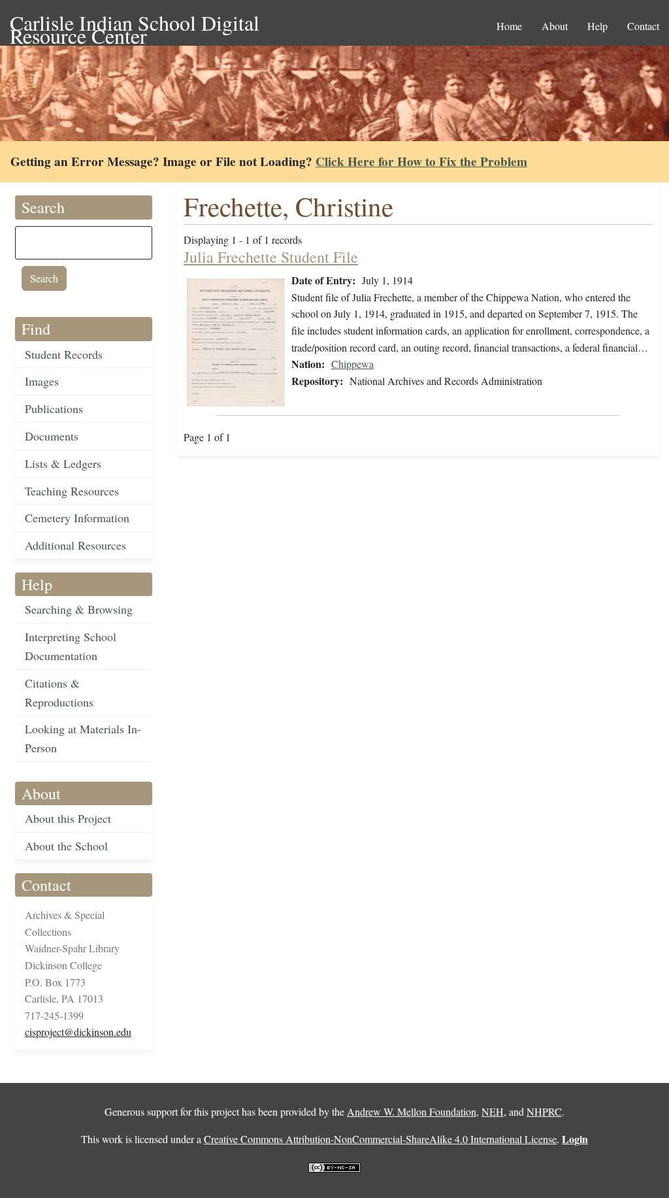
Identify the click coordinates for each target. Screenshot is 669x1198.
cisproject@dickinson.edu (78, 1032)
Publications (54, 408)
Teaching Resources (72, 491)
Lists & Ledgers (63, 463)
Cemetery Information (77, 517)
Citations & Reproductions (59, 692)
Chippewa (352, 364)
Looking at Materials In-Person (83, 738)
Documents (51, 436)
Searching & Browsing (79, 609)
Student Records (64, 354)
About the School (66, 846)
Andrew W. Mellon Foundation (411, 1111)
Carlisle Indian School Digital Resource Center (134, 23)
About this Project (68, 818)
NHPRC (544, 1111)
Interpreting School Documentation (70, 646)
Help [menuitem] (597, 26)
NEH (492, 1111)
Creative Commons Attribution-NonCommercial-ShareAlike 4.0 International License (380, 1139)
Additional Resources (75, 545)
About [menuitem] (555, 26)
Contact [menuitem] (643, 26)
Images (42, 381)
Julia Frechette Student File (271, 256)
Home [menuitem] (509, 26)
